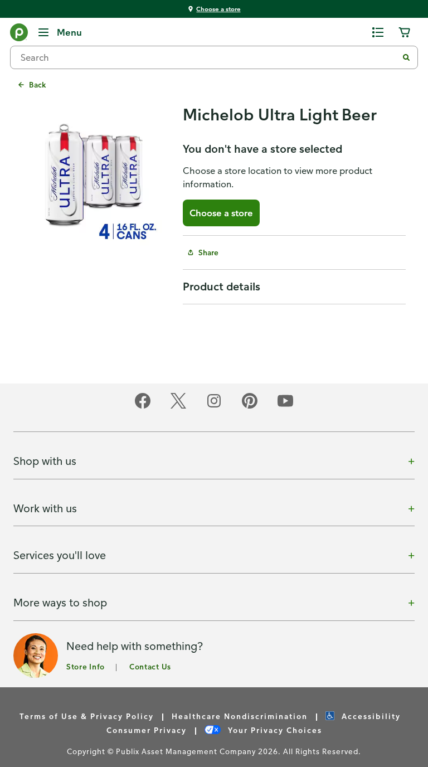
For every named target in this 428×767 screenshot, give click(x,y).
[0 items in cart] (404, 32)
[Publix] (19, 34)
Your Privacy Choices (273, 730)
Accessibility (370, 716)
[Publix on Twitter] (178, 406)
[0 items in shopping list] (377, 32)
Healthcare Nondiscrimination (240, 716)
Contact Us (150, 666)
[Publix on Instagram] (214, 406)
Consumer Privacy (146, 730)
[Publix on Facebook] (143, 406)
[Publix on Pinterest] (250, 406)
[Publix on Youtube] (285, 406)
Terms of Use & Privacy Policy (87, 716)
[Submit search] (406, 57)
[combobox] (208, 57)
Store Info (85, 666)
